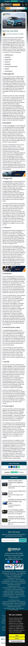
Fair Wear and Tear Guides (9, 588)
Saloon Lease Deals (20, 596)
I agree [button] (16, 635)
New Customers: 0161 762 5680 (15, 553)
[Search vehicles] (26, 8)
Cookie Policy (22, 581)
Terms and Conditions (9, 579)
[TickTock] (19, 561)
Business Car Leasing (9, 591)
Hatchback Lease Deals (8, 596)
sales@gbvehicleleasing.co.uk (15, 559)
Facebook (6, 445)
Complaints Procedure (7, 583)
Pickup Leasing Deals (9, 594)
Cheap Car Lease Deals (20, 603)
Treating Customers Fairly (14, 586)
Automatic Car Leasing (7, 603)
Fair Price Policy (21, 588)
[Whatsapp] (19, 467)
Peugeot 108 (8, 59)
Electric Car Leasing (19, 591)
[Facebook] (9, 467)
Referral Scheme (17, 576)
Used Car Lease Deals (19, 605)
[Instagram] (17, 561)
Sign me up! (22, 540)
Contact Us (9, 576)
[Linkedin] (14, 467)
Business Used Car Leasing (14, 606)
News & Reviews (20, 608)
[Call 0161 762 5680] (23, 5)
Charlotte (14, 34)
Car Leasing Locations (9, 608)
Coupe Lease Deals (19, 594)
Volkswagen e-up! (7, 115)
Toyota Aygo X (8, 71)
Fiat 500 (7, 68)
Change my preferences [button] (17, 641)
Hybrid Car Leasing (8, 592)
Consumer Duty (6, 581)
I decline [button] (17, 638)
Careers (7, 575)
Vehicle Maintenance (21, 571)
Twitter (13, 445)
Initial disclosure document (14, 584)
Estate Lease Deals (14, 597)
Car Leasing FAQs (21, 573)
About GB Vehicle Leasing (8, 571)
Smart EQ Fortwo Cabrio (11, 66)
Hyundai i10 (7, 57)
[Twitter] (11, 467)
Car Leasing (8, 589)
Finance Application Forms (16, 575)
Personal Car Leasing (17, 589)
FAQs (5, 456)
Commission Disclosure (20, 583)
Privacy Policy (14, 581)
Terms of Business (20, 579)
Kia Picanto (8, 64)
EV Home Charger (14, 610)
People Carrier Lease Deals (9, 601)
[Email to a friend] (16, 467)
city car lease (6, 44)
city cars (18, 52)
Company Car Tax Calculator (9, 573)
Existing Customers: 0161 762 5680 (15, 555)
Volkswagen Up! (9, 55)
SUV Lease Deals (21, 601)
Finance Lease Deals (8, 605)
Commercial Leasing (19, 592)
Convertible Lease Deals (14, 600)
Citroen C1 (7, 62)
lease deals (5, 455)
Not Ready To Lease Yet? (14, 578)
